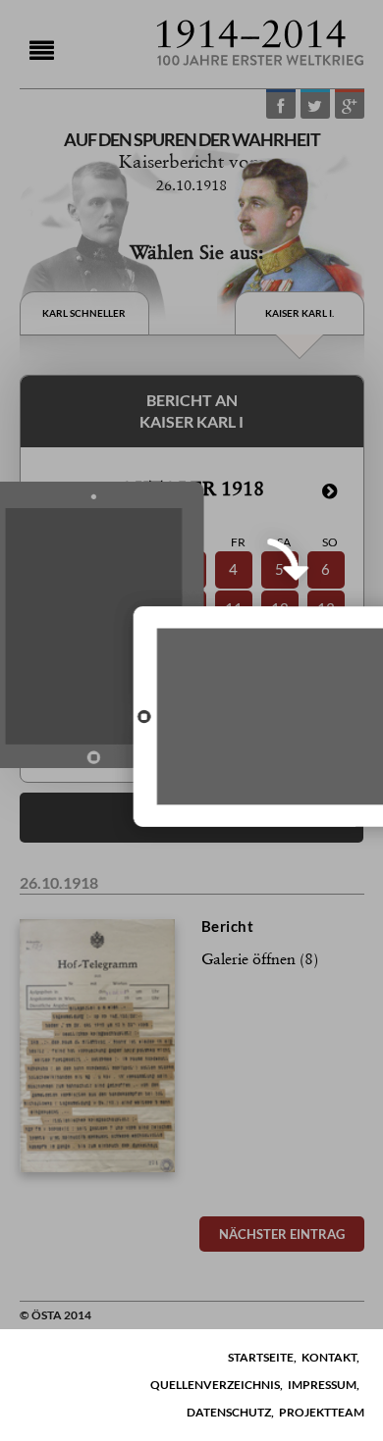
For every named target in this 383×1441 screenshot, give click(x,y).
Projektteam (321, 1412)
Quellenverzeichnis (215, 1384)
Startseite (261, 1357)
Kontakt (328, 1357)
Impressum (322, 1384)
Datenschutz (229, 1412)
